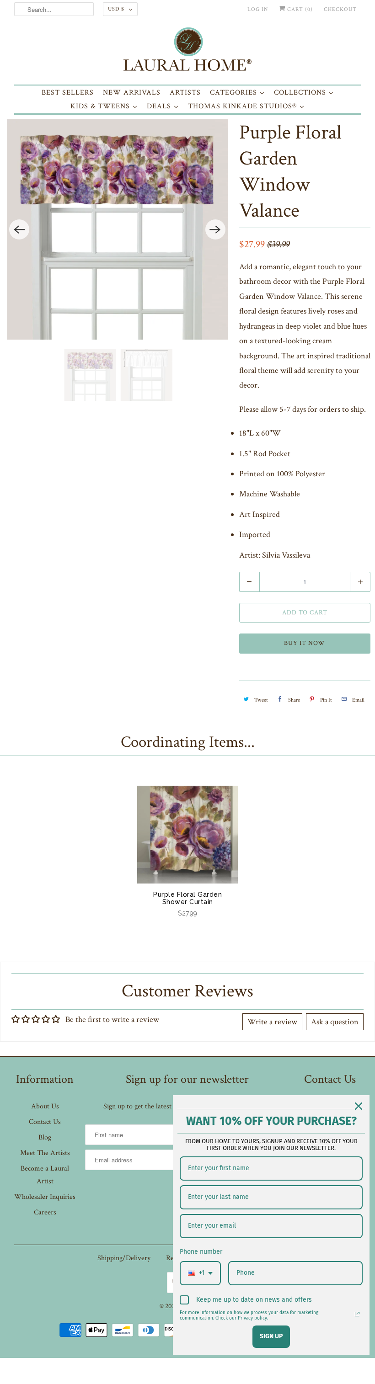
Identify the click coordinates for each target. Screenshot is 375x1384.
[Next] (215, 229)
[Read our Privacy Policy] (357, 1314)
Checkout (340, 9)
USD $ (116, 8)
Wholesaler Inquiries (44, 1197)
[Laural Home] (187, 51)
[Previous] (19, 229)
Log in (257, 9)
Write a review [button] (272, 1022)
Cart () (299, 9)
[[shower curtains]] (117, 229)
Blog (44, 1137)
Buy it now (304, 643)
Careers (45, 1212)
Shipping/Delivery (123, 1258)
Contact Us (45, 1122)
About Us (45, 1106)
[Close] (359, 1106)
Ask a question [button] (335, 1022)
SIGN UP (271, 1336)
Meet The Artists (45, 1153)
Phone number (201, 1252)
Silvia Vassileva (286, 555)
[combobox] (200, 1273)
